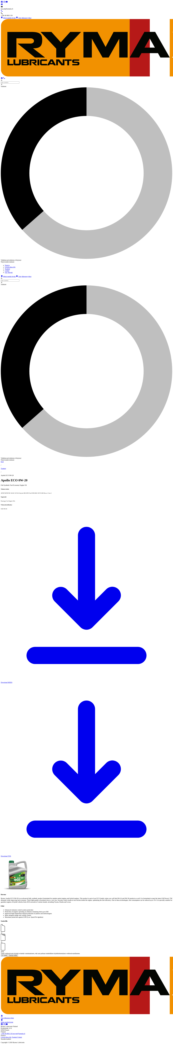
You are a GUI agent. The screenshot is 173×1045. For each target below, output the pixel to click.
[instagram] (4, 2)
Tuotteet (3, 468)
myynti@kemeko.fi (19, 1033)
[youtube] (7, 2)
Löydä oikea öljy (6, 1037)
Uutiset (19, 1037)
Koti (2, 462)
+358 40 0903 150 (7, 1033)
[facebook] (2, 2)
